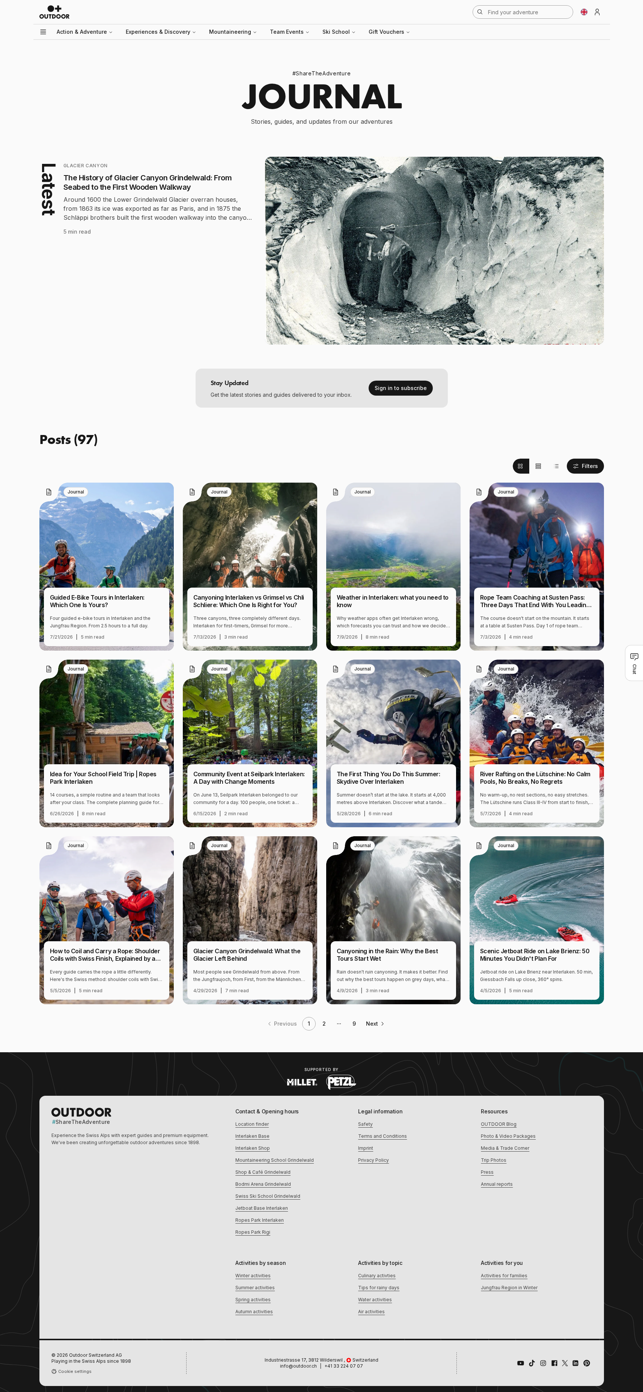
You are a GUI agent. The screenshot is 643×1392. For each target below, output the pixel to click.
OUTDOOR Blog (499, 1124)
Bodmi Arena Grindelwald (263, 1184)
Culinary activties (377, 1275)
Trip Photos (493, 1160)
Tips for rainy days (378, 1287)
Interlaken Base (252, 1136)
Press (487, 1172)
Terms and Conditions (382, 1136)
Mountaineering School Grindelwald (274, 1160)
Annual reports (497, 1184)
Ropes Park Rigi (252, 1232)
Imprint (365, 1148)
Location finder (252, 1124)
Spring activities (253, 1299)
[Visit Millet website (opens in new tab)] (302, 1082)
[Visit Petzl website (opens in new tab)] (341, 1082)
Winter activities (253, 1275)
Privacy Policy (373, 1160)
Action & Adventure (82, 31)
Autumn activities (254, 1311)
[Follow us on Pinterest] (586, 1363)
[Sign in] (597, 12)
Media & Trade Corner (505, 1148)
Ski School (336, 31)
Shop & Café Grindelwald (263, 1172)
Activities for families (504, 1275)
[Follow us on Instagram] (543, 1363)
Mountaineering (230, 31)
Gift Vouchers (386, 31)
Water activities (375, 1299)
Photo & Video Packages (508, 1136)
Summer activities (255, 1287)
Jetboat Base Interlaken (261, 1208)
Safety (365, 1124)
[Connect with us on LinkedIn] (575, 1363)
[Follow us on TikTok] (532, 1363)
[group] (538, 466)
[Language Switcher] (584, 12)
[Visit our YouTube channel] (520, 1363)
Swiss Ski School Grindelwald (267, 1196)
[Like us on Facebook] (554, 1363)
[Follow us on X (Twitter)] (564, 1363)
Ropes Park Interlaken (259, 1220)
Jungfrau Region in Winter (509, 1287)
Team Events (287, 31)
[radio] (521, 466)
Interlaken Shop (252, 1148)
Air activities (371, 1311)
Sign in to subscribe (401, 388)
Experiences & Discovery (158, 31)
